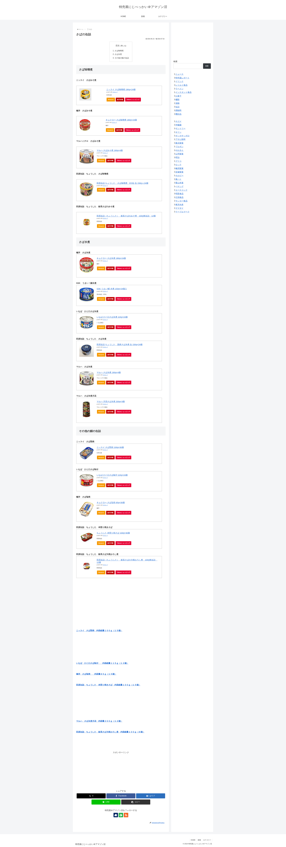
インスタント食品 (183, 92)
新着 (199, 840)
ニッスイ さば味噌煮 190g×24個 (121, 89)
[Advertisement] (121, 770)
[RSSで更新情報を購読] (126, 815)
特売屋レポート (182, 78)
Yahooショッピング (133, 99)
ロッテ (178, 165)
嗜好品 (178, 114)
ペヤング (179, 186)
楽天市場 (120, 99)
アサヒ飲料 (180, 139)
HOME (193, 840)
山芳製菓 (179, 154)
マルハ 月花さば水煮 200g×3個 (111, 401)
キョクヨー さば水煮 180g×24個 (111, 258)
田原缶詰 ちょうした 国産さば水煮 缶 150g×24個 (119, 344)
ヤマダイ (179, 208)
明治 (177, 157)
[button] (135, 802)
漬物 (177, 103)
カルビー (179, 175)
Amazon (111, 99)
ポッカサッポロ (182, 136)
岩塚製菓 (179, 172)
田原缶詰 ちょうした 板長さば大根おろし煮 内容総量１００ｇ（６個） (110, 732)
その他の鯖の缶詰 (122, 58)
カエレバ (115, 92)
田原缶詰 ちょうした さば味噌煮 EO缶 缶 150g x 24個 (122, 183)
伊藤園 (178, 125)
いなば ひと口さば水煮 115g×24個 (112, 317)
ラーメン (179, 89)
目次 (118, 45)
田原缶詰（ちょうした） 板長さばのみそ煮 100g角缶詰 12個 (126, 216)
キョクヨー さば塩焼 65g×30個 (111, 502)
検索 (175, 61)
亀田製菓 (179, 168)
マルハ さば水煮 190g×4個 (109, 372)
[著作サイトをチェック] (116, 815)
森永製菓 (179, 143)
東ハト (178, 179)
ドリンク (179, 81)
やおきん (179, 150)
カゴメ (178, 121)
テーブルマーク (182, 212)
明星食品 (179, 194)
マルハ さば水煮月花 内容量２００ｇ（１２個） (99, 721)
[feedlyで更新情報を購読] (121, 815)
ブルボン (179, 147)
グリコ (178, 161)
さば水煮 (118, 54)
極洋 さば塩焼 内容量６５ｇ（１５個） (96, 674)
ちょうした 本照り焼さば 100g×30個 (113, 533)
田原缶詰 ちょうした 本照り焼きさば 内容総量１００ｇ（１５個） (108, 685)
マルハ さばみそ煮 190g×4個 (110, 150)
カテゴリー (207, 840)
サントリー (180, 128)
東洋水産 (179, 204)
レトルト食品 (181, 85)
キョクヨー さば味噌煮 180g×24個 (121, 120)
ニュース (179, 74)
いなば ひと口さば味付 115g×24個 (112, 475)
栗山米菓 (179, 183)
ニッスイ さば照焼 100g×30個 (110, 447)
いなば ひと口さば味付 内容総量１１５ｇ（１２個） (102, 663)
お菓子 (178, 96)
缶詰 (177, 107)
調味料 (178, 110)
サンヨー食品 (181, 201)
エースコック (181, 190)
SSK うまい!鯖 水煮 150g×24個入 (112, 289)
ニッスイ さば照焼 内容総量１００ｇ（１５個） (99, 630)
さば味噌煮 (119, 51)
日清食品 (179, 197)
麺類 (177, 99)
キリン (178, 132)
